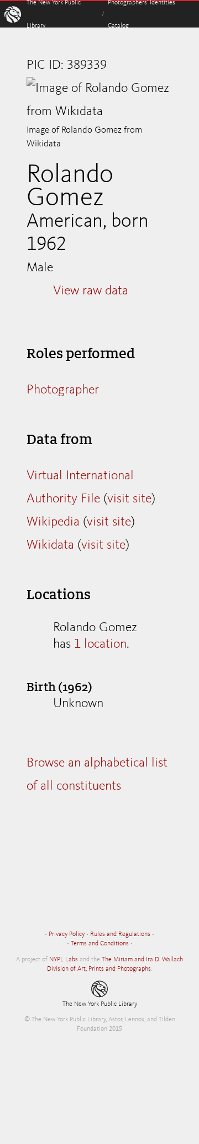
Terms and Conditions (100, 943)
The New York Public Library (99, 1004)
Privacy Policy (67, 934)
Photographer (63, 390)
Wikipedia (53, 522)
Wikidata (50, 545)
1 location (100, 644)
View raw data (90, 291)
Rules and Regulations (120, 934)
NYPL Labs (63, 959)
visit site (129, 499)
